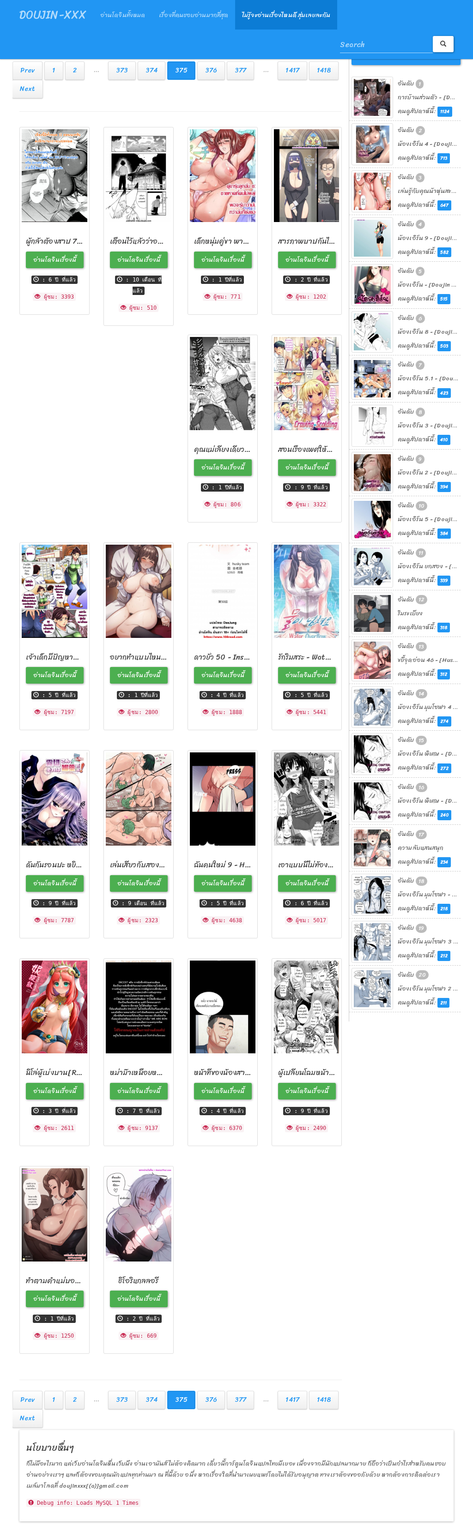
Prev (27, 70)
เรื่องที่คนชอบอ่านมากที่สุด (193, 15)
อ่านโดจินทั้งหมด (122, 15)
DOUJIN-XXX (52, 14)
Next (27, 89)
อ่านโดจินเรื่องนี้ (54, 259)
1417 (292, 70)
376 (211, 70)
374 (152, 70)
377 (240, 70)
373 (122, 70)
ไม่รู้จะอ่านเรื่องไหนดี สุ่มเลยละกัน (286, 15)
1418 (324, 70)
